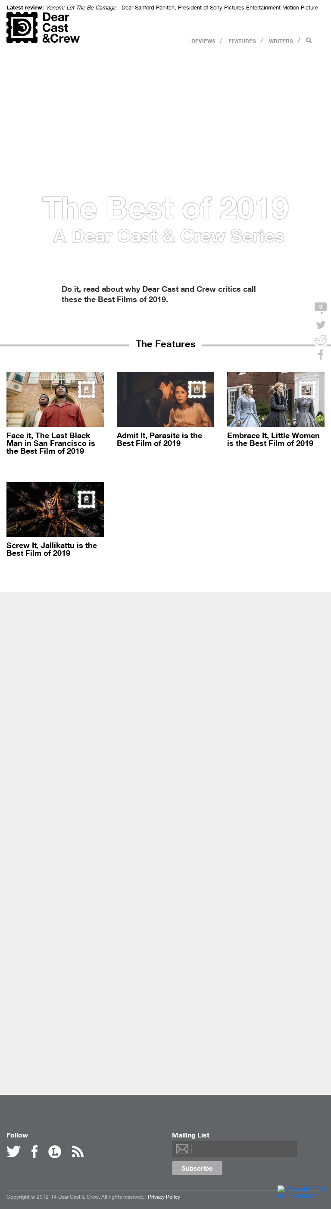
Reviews (203, 40)
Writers (281, 40)
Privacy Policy (164, 1196)
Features (242, 40)
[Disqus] (165, 726)
